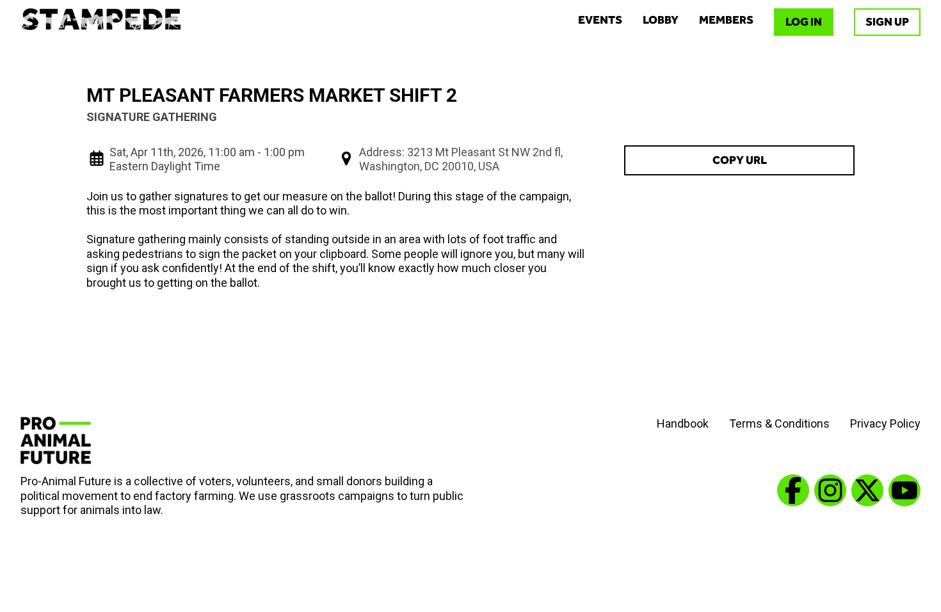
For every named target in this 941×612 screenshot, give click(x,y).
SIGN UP (887, 22)
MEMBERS (726, 20)
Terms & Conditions (779, 423)
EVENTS (600, 20)
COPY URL (739, 160)
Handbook (683, 423)
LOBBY (661, 20)
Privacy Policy (885, 423)
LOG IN (803, 22)
